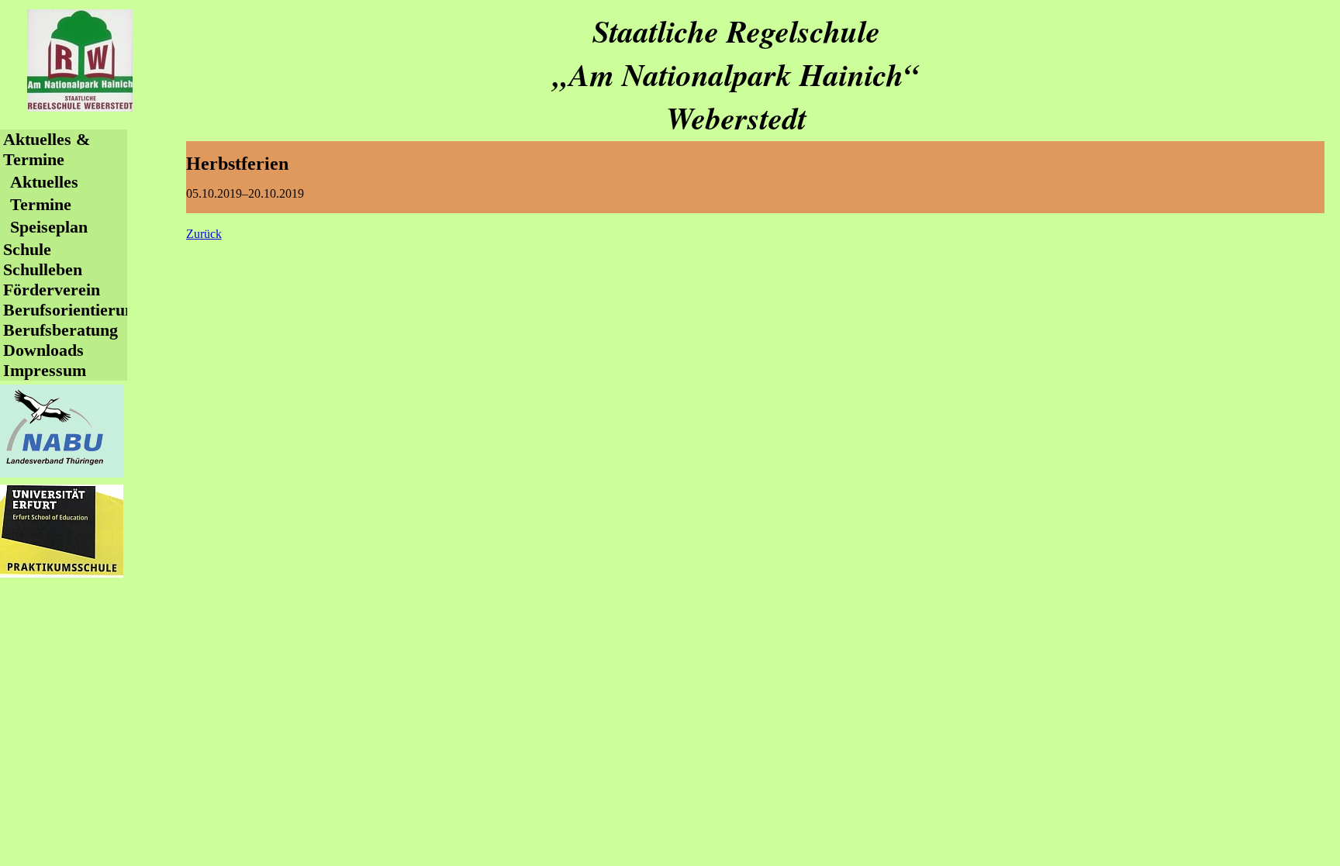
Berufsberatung (60, 330)
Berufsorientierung (73, 309)
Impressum (44, 370)
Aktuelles (44, 181)
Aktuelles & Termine (46, 149)
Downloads (43, 350)
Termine (40, 204)
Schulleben (42, 269)
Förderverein (51, 289)
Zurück (204, 233)
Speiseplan (49, 226)
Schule (27, 249)
